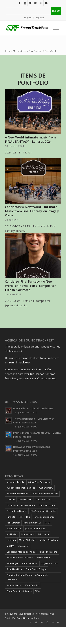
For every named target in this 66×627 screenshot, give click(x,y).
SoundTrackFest (14, 569)
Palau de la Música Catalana (20, 557)
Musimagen (23, 546)
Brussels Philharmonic (17, 493)
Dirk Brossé (12, 505)
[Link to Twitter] (30, 3)
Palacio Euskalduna (48, 551)
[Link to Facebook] (19, 3)
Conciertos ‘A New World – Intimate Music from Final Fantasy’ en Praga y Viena (32, 211)
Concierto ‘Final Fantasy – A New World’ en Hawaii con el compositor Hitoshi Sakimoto (30, 285)
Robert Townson (30, 563)
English (28, 17)
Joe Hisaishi (12, 534)
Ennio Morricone (47, 505)
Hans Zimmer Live (32, 522)
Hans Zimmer (13, 522)
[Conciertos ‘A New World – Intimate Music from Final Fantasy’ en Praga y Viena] (33, 181)
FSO (28, 516)
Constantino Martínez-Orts (45, 493)
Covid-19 (11, 499)
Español (40, 17)
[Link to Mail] (46, 3)
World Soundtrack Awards (19, 591)
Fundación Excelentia (44, 516)
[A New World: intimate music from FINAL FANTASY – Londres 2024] (33, 111)
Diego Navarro (43, 499)
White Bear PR (32, 585)
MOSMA (10, 546)
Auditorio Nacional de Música (21, 487)
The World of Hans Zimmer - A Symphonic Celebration (27, 577)
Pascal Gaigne (43, 557)
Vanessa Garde (14, 585)
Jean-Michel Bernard (35, 528)
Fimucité (11, 516)
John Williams (27, 534)
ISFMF (48, 522)
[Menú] (55, 27)
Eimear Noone (28, 505)
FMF (21, 516)
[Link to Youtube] (24, 3)
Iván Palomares (14, 528)
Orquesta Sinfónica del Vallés (21, 551)
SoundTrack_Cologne (36, 569)
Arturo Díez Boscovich (39, 482)
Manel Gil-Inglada (27, 540)
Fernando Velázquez (17, 511)
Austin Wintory (46, 487)
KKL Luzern (43, 534)
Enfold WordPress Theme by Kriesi (22, 618)
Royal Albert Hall (49, 563)
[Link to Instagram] (35, 3)
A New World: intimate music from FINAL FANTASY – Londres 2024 (30, 139)
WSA (37, 591)
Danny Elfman (25, 499)
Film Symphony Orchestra (43, 511)
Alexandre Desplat (16, 482)
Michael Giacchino (49, 540)
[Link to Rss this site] (40, 3)
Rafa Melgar (12, 563)
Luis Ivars (11, 540)
